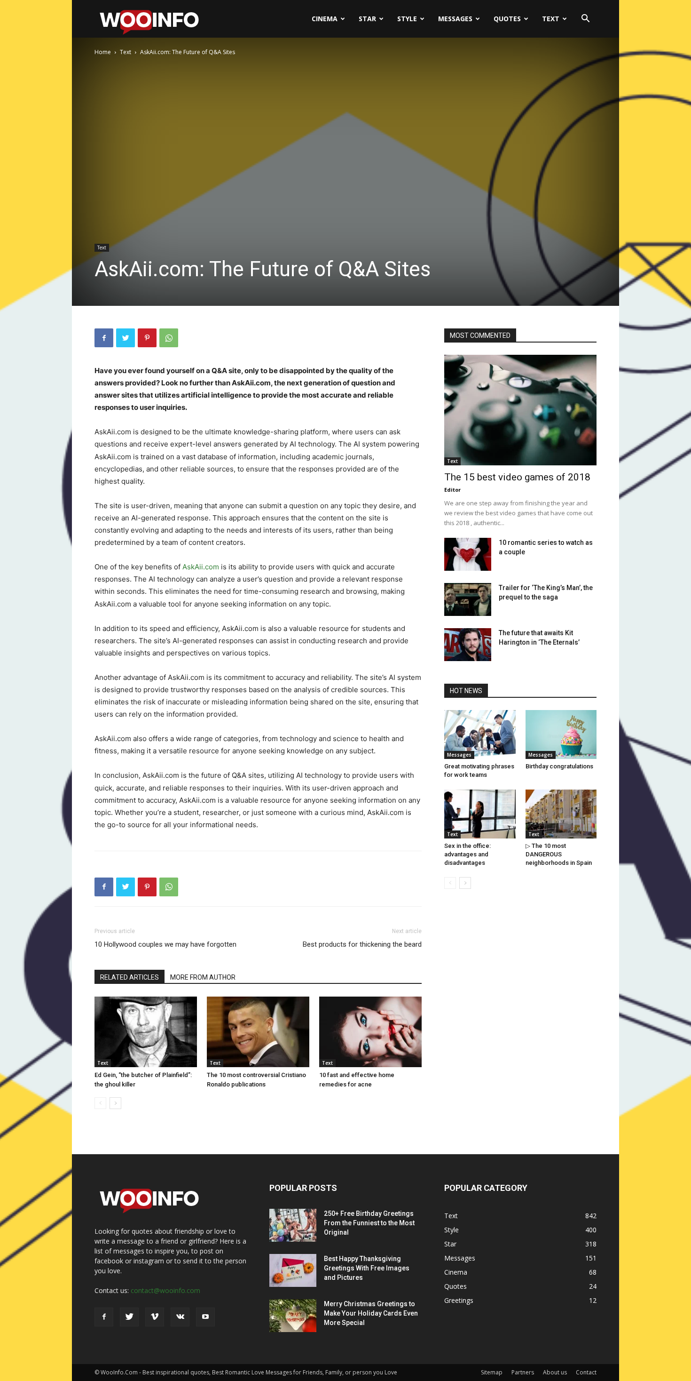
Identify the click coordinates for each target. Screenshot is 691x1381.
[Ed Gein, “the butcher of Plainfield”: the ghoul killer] (145, 1032)
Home (102, 52)
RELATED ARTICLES (129, 977)
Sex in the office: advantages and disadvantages (467, 854)
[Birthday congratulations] (561, 734)
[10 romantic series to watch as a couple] (467, 554)
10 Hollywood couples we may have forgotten (165, 944)
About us (555, 1372)
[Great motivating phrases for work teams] (480, 734)
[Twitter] (125, 337)
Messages (455, 18)
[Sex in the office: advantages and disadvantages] (480, 814)
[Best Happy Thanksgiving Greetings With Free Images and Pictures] (292, 1270)
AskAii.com (200, 566)
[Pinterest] (147, 337)
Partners (522, 1372)
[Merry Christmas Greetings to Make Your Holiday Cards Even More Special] (292, 1315)
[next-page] (115, 1103)
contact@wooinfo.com (165, 1290)
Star (367, 18)
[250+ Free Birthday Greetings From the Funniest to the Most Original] (292, 1225)
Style (407, 18)
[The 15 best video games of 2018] (520, 410)
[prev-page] (100, 1103)
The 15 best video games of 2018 (517, 477)
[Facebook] (103, 337)
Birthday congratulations (559, 766)
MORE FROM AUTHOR (203, 977)
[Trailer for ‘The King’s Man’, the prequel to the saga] (467, 599)
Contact (586, 1372)
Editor (452, 489)
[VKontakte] (180, 1317)
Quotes (507, 18)
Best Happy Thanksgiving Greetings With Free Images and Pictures (366, 1268)
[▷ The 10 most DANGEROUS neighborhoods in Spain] (561, 814)
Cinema (325, 18)
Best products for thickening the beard (362, 944)
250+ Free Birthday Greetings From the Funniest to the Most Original (369, 1223)
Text (550, 18)
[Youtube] (205, 1317)
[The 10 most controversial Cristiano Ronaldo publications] (258, 1032)
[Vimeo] (154, 1317)
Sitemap (492, 1372)
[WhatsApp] (168, 337)
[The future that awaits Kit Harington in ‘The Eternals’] (467, 644)
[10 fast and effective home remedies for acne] (370, 1032)
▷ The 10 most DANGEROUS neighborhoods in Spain (559, 854)
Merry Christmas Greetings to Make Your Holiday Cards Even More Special (371, 1313)
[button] (585, 19)
